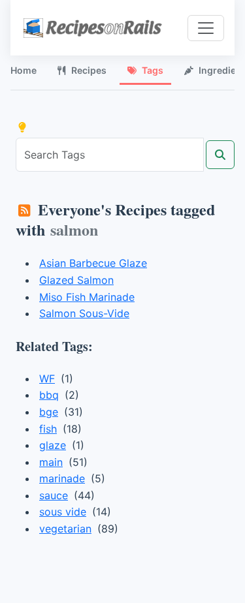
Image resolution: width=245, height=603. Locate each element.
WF (47, 378)
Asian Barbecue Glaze (93, 263)
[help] (22, 127)
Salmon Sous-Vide (84, 313)
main (51, 462)
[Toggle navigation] (206, 28)
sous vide (62, 511)
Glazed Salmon (76, 279)
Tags (152, 70)
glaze (52, 445)
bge (48, 411)
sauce (53, 495)
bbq (49, 394)
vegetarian (65, 528)
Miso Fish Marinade (87, 296)
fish (48, 428)
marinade (62, 478)
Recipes (88, 70)
